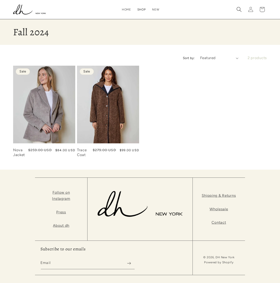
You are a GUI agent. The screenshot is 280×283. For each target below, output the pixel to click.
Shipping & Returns (219, 195)
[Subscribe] (129, 263)
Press (61, 212)
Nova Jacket (19, 152)
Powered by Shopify (218, 262)
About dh (61, 225)
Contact (219, 222)
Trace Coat (82, 152)
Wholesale (219, 209)
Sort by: (189, 58)
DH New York (224, 257)
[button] (141, 9)
